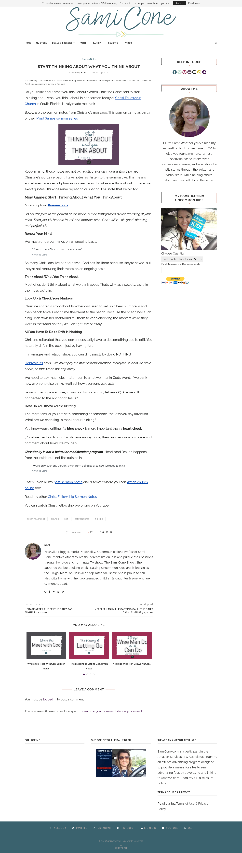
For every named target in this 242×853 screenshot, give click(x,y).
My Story (41, 43)
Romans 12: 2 (58, 205)
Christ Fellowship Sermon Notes (72, 497)
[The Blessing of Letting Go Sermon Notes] (89, 645)
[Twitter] (179, 73)
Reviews (113, 43)
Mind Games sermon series (57, 118)
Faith (83, 43)
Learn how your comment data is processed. (111, 711)
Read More (194, 3)
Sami (83, 72)
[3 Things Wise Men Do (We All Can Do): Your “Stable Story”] (132, 645)
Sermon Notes (89, 59)
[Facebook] (175, 73)
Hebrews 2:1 (34, 363)
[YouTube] (194, 73)
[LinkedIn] (189, 73)
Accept (179, 3)
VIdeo (128, 43)
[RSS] (204, 73)
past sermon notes (68, 482)
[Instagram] (199, 73)
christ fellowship (36, 519)
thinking (99, 519)
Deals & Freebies (62, 43)
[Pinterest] (184, 73)
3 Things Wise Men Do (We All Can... (132, 664)
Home (28, 43)
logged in (49, 699)
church (55, 519)
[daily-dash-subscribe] (121, 763)
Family (97, 43)
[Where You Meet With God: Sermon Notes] (46, 645)
